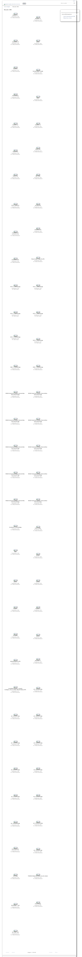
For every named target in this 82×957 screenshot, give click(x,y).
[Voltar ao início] (12, 4)
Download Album (69, 11)
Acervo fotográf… (7, 6)
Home (24, 3)
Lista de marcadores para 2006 (69, 16)
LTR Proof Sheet (66, 11)
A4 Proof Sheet (62, 11)
